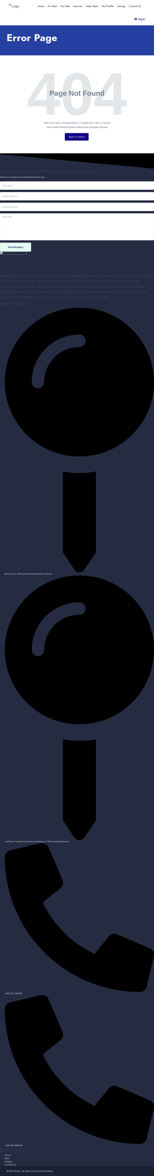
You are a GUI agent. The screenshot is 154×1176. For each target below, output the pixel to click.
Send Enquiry (15, 247)
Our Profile (108, 6)
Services (77, 6)
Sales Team (92, 6)
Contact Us (135, 6)
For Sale (65, 6)
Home (41, 6)
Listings (121, 6)
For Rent (52, 6)
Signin (141, 19)
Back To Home (77, 136)
